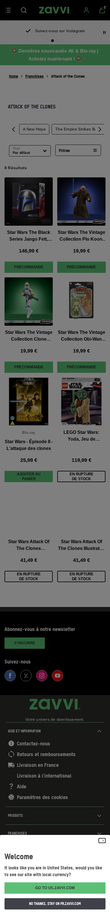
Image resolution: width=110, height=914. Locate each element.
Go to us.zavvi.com (55, 888)
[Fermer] (102, 840)
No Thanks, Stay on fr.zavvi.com (55, 903)
